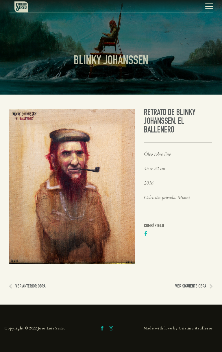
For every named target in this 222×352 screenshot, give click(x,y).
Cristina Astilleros (196, 328)
